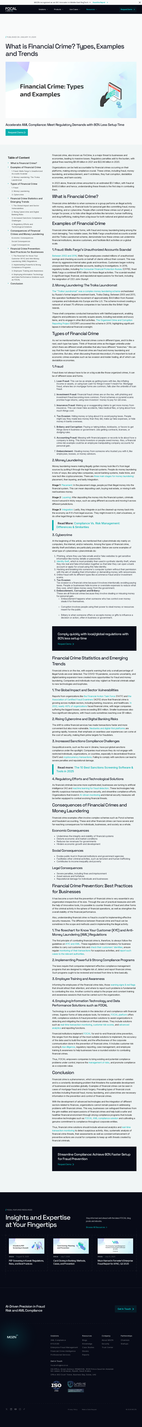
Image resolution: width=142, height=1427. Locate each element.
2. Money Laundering (20, 191)
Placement (66, 485)
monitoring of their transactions (75, 950)
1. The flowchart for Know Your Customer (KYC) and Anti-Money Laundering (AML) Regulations (25, 258)
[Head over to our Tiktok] (24, 1409)
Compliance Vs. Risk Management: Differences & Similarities (88, 525)
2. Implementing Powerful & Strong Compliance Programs (26, 266)
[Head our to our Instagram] (20, 1409)
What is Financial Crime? (24, 163)
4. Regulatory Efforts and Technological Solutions (22, 225)
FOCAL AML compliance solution (101, 1118)
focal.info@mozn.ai (59, 1365)
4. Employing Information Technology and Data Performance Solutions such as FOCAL (28, 277)
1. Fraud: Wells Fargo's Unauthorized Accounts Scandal (27, 172)
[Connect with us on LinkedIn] (11, 1409)
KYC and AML (73, 943)
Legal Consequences (21, 245)
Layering (66, 497)
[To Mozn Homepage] (13, 1337)
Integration (67, 509)
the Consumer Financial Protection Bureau (101, 269)
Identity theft (63, 561)
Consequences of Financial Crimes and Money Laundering (27, 232)
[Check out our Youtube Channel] (15, 1409)
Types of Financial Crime (24, 183)
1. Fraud (15, 188)
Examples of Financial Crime (26, 167)
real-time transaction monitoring (76, 1024)
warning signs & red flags (123, 984)
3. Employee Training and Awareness (27, 271)
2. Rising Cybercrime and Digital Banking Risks (25, 213)
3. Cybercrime (18, 195)
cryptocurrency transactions (77, 757)
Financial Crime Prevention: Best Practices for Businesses (27, 250)
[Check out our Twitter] (7, 1409)
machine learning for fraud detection (91, 788)
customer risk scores (103, 1024)
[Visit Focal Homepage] (11, 9)
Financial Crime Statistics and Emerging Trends (26, 200)
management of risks (99, 1062)
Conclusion (17, 283)
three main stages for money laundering (113, 476)
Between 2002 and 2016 (64, 255)
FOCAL (87, 1033)
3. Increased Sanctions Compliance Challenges (27, 219)
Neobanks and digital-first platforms (107, 728)
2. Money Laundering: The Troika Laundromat (26, 178)
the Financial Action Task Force (99, 696)
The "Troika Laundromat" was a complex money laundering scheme (86, 291)
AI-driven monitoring (90, 795)
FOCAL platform (119, 1014)
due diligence (68, 1047)
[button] (100, 2)
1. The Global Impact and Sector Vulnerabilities (25, 207)
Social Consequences (21, 241)
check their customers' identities (107, 947)
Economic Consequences (22, 238)
